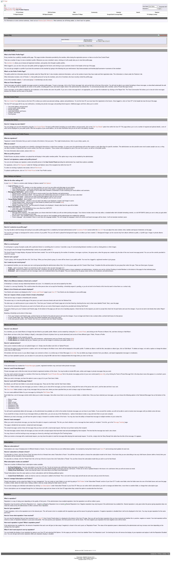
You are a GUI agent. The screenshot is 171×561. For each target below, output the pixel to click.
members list (10, 63)
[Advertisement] (85, 28)
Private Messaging (30, 365)
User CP (11, 183)
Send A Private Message (55, 374)
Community (94, 12)
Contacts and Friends (37, 292)
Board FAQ (18, 8)
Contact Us (153, 553)
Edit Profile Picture (30, 170)
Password (145, 8)
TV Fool (9, 8)
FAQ (14, 8)
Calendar (118, 12)
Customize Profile (82, 230)
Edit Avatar (38, 167)
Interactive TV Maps (77, 14)
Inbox (8, 386)
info (72, 338)
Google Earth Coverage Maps (114, 14)
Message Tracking (119, 422)
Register (157, 12)
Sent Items (10, 389)
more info (73, 353)
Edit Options (47, 183)
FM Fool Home (52, 12)
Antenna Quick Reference (45, 20)
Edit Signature (22, 165)
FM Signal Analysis (48, 14)
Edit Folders (46, 392)
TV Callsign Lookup (152, 14)
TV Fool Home (19, 12)
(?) (29, 77)
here (33, 151)
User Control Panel (12, 101)
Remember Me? (163, 6)
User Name (145, 6)
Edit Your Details (97, 127)
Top (168, 553)
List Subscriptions (45, 485)
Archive (164, 553)
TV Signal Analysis (18, 14)
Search (138, 12)
